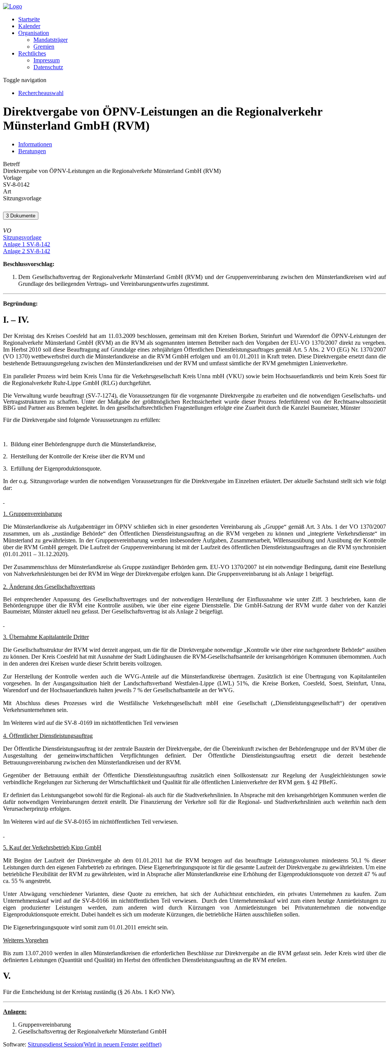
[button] (33, 33)
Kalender (29, 26)
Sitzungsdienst (94, 1044)
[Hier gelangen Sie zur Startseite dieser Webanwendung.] (12, 6)
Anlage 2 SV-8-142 (26, 251)
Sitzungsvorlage (22, 237)
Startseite (29, 19)
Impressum (46, 60)
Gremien (43, 46)
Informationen (35, 144)
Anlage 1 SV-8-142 (26, 244)
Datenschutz (48, 67)
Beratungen (32, 151)
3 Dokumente (20, 216)
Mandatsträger (50, 39)
